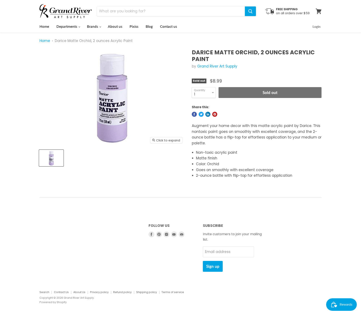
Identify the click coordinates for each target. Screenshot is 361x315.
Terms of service (172, 292)
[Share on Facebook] (194, 114)
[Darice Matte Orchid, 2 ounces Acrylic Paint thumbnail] (51, 158)
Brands (93, 26)
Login (316, 26)
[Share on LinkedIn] (207, 114)
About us (115, 26)
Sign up (212, 266)
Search (44, 292)
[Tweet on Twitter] (201, 114)
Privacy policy (99, 292)
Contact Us (61, 292)
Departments (67, 26)
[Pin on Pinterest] (214, 114)
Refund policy (122, 292)
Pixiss (134, 26)
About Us (79, 292)
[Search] (250, 11)
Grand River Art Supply (217, 66)
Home (44, 26)
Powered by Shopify (53, 302)
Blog (149, 26)
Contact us (168, 26)
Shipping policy (146, 292)
